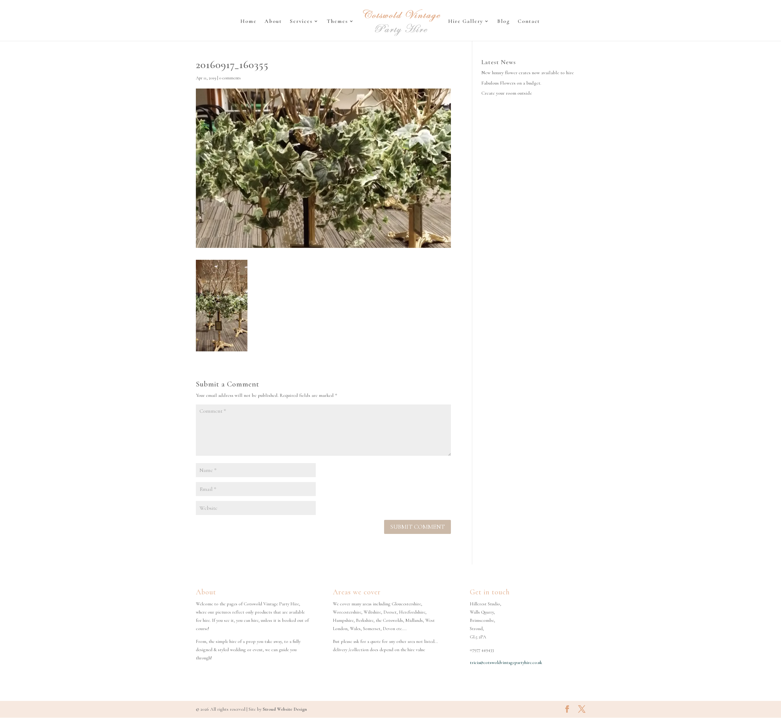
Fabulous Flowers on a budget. (511, 83)
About (273, 21)
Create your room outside (506, 93)
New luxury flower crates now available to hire (527, 73)
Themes (337, 21)
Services (301, 21)
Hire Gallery (465, 21)
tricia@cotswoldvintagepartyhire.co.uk (506, 662)
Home (248, 21)
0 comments (230, 78)
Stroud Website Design (285, 709)
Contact (529, 21)
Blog (503, 21)
